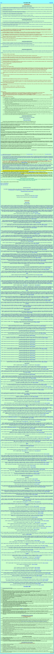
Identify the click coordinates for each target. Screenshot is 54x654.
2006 (25, 202)
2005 (27, 202)
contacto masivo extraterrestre (12, 427)
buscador (50, 159)
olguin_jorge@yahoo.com (4, 184)
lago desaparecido (49, 427)
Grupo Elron (51, 2)
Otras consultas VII (25, 450)
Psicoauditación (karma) (29, 154)
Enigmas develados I (24, 162)
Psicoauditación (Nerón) (48, 154)
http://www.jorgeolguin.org (4, 183)
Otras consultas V (25, 557)
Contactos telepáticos (31, 171)
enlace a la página (49, 208)
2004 (28, 202)
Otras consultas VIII (25, 421)
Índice (1, 2)
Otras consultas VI (25, 501)
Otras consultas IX (37, 421)
